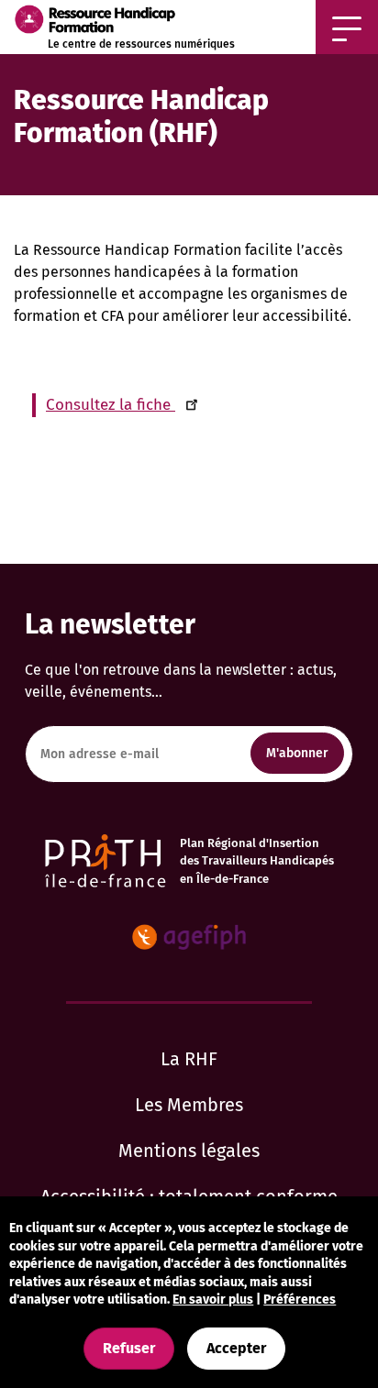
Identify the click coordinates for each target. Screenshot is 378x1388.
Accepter (236, 1348)
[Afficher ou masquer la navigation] (347, 27)
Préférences (299, 1299)
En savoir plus (212, 1299)
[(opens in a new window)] (189, 937)
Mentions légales (189, 1151)
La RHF (189, 1059)
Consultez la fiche (110, 404)
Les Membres (189, 1105)
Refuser (129, 1348)
